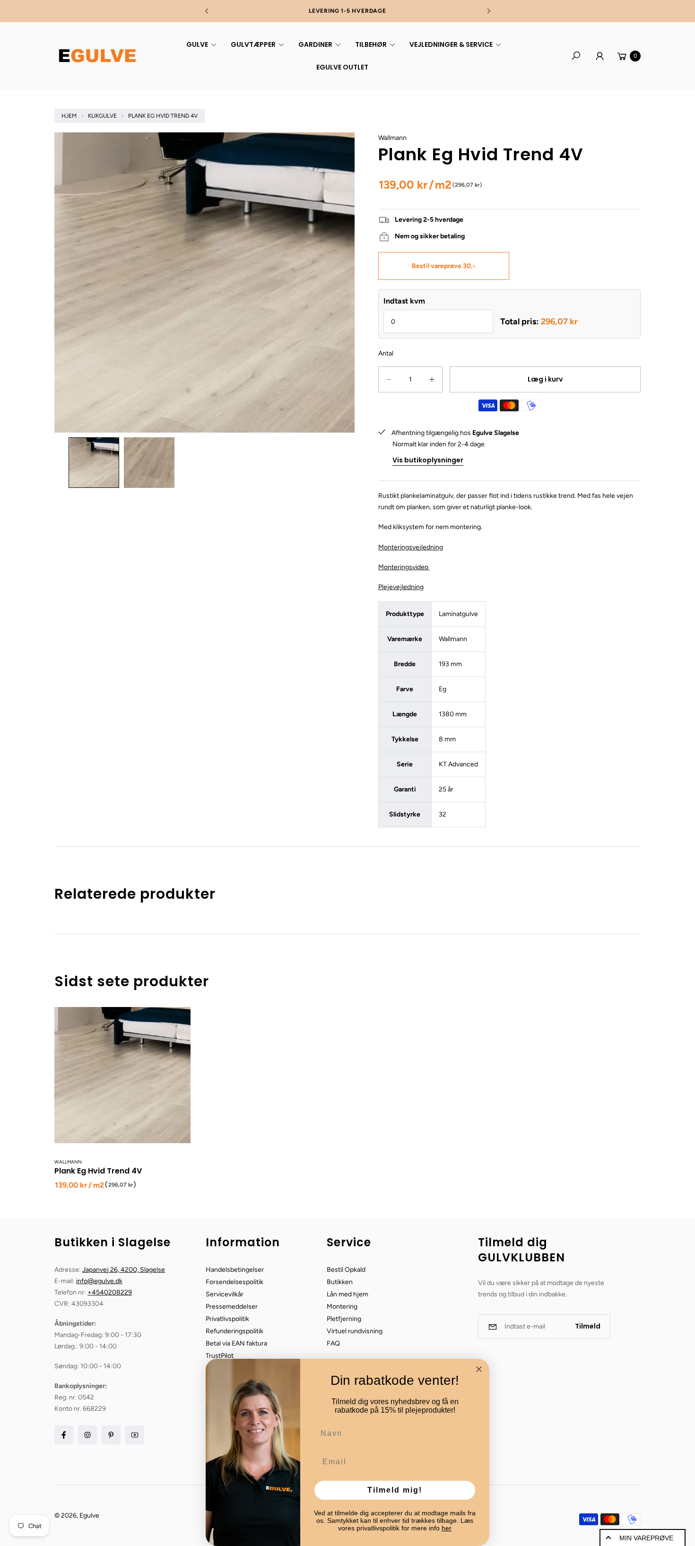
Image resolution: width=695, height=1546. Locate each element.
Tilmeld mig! (394, 1490)
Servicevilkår (224, 1294)
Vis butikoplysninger (427, 460)
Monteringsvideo (404, 567)
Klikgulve (102, 116)
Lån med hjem (347, 1294)
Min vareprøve (646, 1538)
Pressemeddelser (232, 1307)
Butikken (340, 1282)
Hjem (69, 116)
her (447, 1528)
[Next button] (488, 11)
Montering (342, 1307)
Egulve (89, 1515)
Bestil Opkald (346, 1270)
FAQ (333, 1343)
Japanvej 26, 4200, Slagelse (123, 1270)
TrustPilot (220, 1356)
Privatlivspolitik (227, 1319)
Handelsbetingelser (235, 1270)
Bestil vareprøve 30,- (444, 266)
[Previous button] (207, 11)
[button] (200, 44)
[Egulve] (96, 55)
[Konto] (599, 55)
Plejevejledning (401, 587)
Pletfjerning (344, 1319)
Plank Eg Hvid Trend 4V (98, 1171)
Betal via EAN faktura (236, 1343)
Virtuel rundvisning (354, 1331)
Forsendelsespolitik (234, 1282)
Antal (385, 353)
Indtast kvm (404, 300)
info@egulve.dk (99, 1281)
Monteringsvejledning (410, 547)
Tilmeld (587, 1326)
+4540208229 (109, 1292)
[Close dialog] (479, 1369)
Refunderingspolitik (234, 1331)
